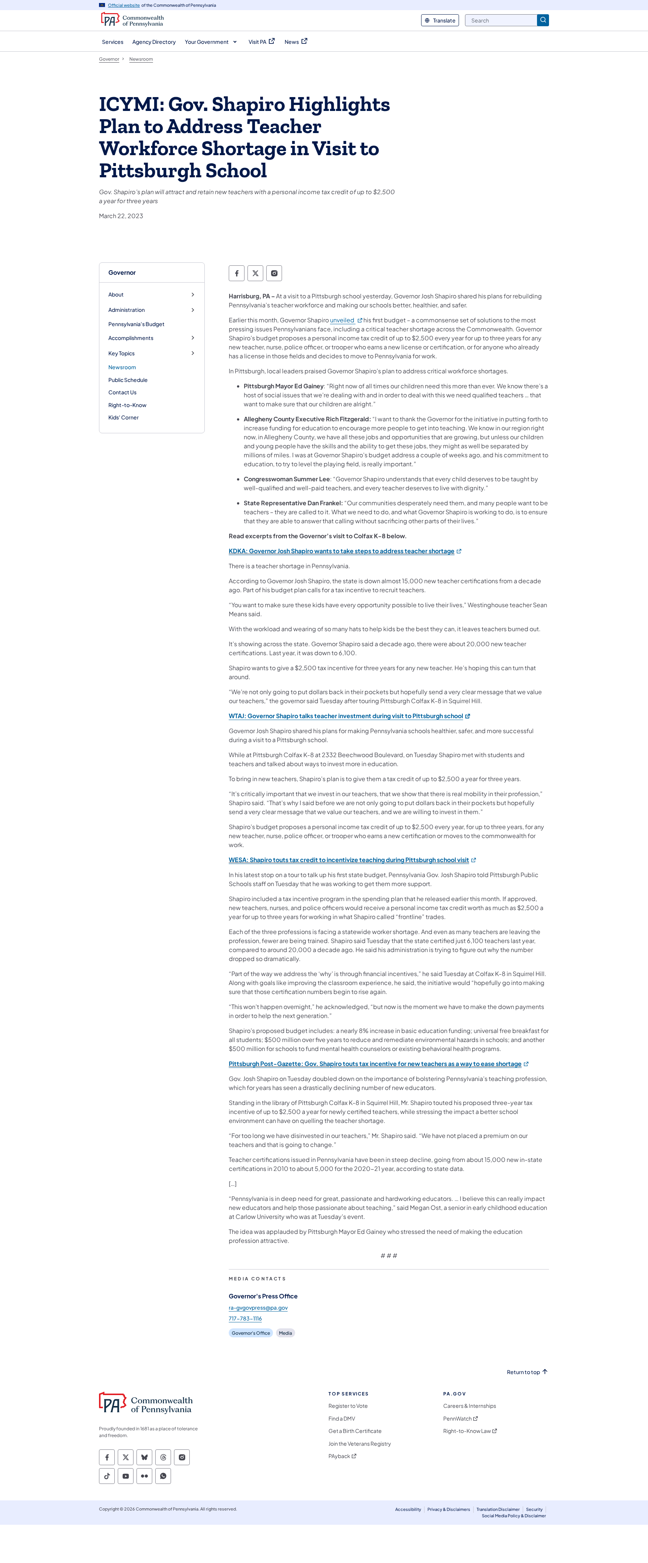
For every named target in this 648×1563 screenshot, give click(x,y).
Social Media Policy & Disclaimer (514, 1515)
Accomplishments (130, 338)
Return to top (523, 1372)
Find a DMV (341, 1418)
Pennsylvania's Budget (136, 323)
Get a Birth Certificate (355, 1431)
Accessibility (408, 1509)
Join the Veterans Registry (359, 1443)
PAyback (339, 1456)
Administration (126, 310)
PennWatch (457, 1418)
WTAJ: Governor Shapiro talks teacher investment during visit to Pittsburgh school (350, 716)
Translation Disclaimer (498, 1509)
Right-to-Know (127, 404)
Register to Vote (348, 1406)
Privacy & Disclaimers (449, 1509)
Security (534, 1509)
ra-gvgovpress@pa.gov (258, 1307)
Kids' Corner (123, 417)
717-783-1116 (245, 1318)
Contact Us (122, 392)
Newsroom (122, 367)
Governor (122, 272)
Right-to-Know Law (467, 1431)
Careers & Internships (469, 1406)
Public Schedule (128, 379)
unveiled (346, 320)
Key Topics (121, 353)
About (116, 294)
